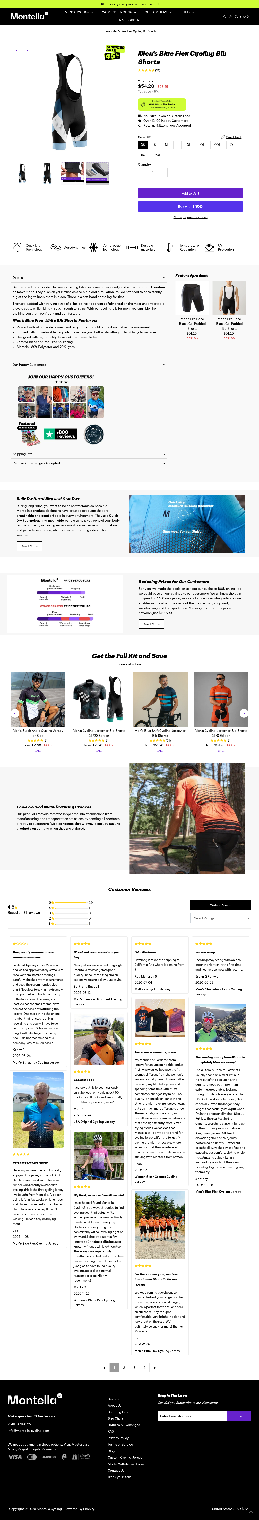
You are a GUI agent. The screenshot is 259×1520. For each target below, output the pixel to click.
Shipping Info (22, 454)
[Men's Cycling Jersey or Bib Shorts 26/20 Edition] (98, 699)
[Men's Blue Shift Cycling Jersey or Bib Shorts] (160, 699)
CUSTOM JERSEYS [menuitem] (159, 12)
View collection (129, 664)
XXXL (217, 145)
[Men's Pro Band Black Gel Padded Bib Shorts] (229, 298)
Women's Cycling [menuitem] (117, 12)
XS (143, 145)
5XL (143, 155)
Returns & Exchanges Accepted (36, 463)
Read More (29, 546)
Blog (111, 1451)
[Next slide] (244, 713)
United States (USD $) (228, 1509)
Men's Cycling (77, 12)
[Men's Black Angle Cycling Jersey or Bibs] (38, 699)
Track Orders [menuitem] (129, 20)
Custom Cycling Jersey (125, 1457)
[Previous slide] (15, 713)
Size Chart (115, 1418)
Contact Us (116, 1470)
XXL (202, 145)
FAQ (111, 1431)
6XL (158, 155)
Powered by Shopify (79, 1509)
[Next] (27, 50)
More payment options (191, 217)
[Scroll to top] (251, 1512)
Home (106, 31)
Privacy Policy (118, 1438)
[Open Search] (224, 16)
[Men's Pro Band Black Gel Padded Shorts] (192, 298)
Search (113, 1399)
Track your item (119, 1477)
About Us (114, 1405)
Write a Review (220, 905)
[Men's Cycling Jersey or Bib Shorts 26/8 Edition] (221, 699)
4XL (232, 145)
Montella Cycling (49, 1509)
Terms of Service (120, 1444)
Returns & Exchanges (124, 1425)
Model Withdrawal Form (126, 1464)
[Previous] (17, 50)
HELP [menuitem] (187, 12)
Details (18, 278)
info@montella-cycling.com (28, 1431)
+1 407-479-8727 (19, 1424)
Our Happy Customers (29, 364)
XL (189, 145)
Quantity (144, 164)
